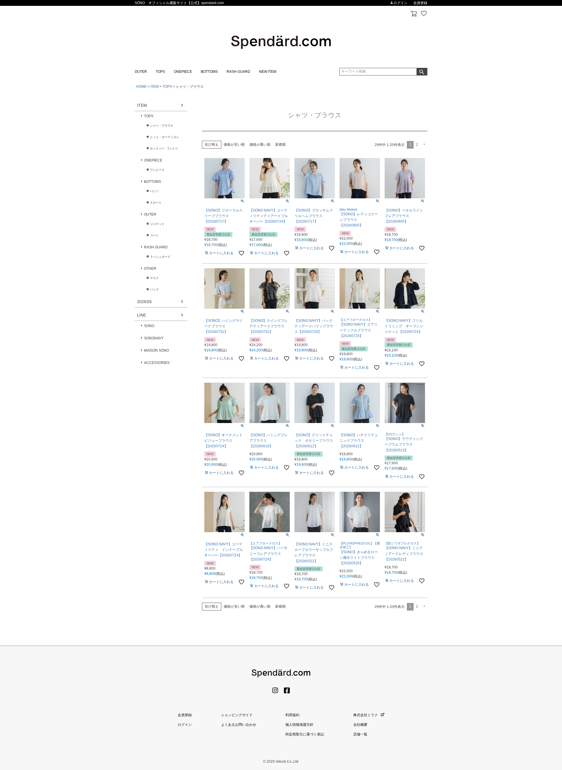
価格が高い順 (259, 144)
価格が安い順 (234, 144)
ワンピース (157, 169)
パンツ (154, 191)
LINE (141, 315)
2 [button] (417, 144)
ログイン (400, 3)
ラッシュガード (160, 256)
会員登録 (420, 3)
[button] (423, 145)
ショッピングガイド (237, 715)
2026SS (144, 301)
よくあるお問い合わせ (238, 725)
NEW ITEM (267, 72)
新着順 (280, 144)
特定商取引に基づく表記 (304, 734)
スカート (156, 202)
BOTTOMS (209, 72)
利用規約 (292, 715)
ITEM (154, 87)
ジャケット (157, 224)
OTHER (150, 269)
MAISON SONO (156, 350)
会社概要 (360, 725)
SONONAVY (154, 338)
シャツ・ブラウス (161, 125)
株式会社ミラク (365, 715)
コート (154, 235)
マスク (154, 278)
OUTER (141, 72)
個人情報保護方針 (299, 725)
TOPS (160, 72)
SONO (149, 326)
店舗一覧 (360, 734)
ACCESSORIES (156, 363)
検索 (422, 71)
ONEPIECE (183, 72)
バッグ (154, 289)
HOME (141, 87)
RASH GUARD (238, 72)
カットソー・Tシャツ (164, 148)
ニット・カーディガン (164, 137)
